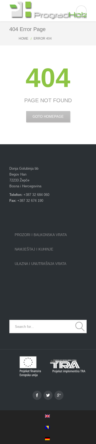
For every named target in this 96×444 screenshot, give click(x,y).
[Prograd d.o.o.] (48, 10)
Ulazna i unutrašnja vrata (40, 264)
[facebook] (37, 395)
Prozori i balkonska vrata (41, 235)
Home (23, 38)
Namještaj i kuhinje (34, 249)
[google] (58, 395)
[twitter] (48, 395)
